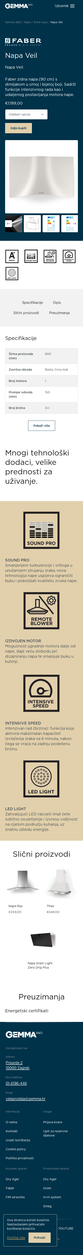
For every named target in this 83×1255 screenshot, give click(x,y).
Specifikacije (32, 303)
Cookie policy (16, 1149)
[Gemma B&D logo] (19, 6)
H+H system (52, 1197)
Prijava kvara (52, 1122)
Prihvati (39, 1237)
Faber (10, 1188)
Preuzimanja (59, 313)
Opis (57, 303)
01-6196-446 (16, 1083)
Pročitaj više (16, 1237)
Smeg (47, 1206)
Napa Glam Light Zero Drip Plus (40, 965)
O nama (11, 1122)
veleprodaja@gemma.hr (25, 1099)
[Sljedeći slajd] (74, 223)
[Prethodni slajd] (8, 223)
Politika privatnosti (20, 1158)
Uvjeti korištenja (18, 1140)
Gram (47, 1188)
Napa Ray (16, 906)
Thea (50, 906)
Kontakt (12, 1131)
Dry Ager (12, 1179)
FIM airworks (15, 1197)
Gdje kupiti (18, 128)
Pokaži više (41, 425)
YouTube (65, 1228)
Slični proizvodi (26, 313)
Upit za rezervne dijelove (55, 1133)
